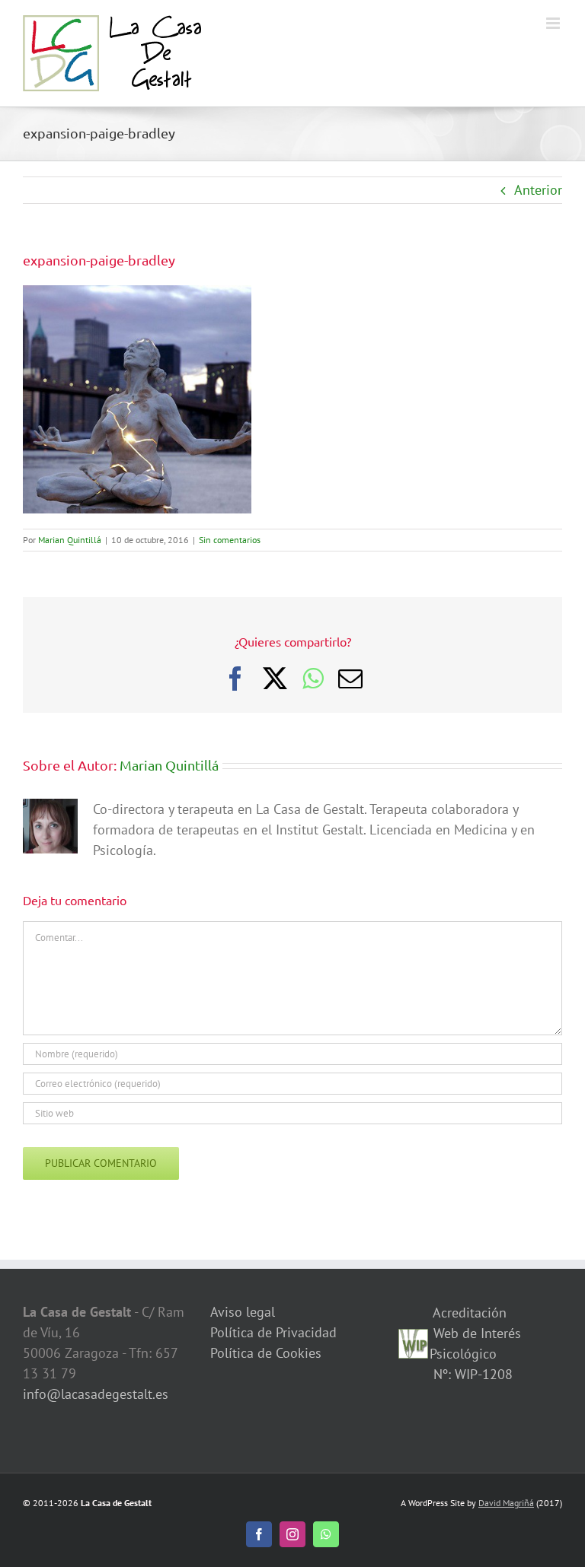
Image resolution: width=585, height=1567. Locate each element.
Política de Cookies (265, 1353)
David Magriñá (506, 1502)
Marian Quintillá (69, 539)
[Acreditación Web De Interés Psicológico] (413, 1339)
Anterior (538, 190)
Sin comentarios (230, 539)
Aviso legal (242, 1312)
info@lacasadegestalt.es (95, 1394)
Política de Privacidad (273, 1332)
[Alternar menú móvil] (554, 23)
